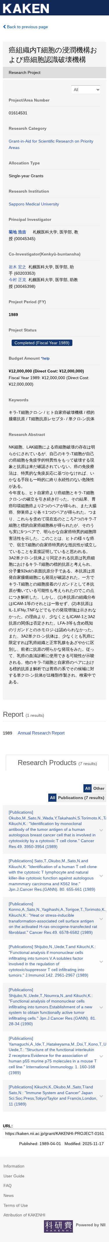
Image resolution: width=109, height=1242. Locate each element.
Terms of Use (15, 1205)
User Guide (13, 1176)
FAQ (7, 1185)
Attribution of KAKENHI (24, 1215)
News (8, 1195)
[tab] (57, 763)
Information (13, 1166)
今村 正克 (17, 279)
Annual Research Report (41, 733)
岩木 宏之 (17, 267)
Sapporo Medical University (34, 204)
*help (45, 358)
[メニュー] (102, 7)
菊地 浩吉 (17, 232)
